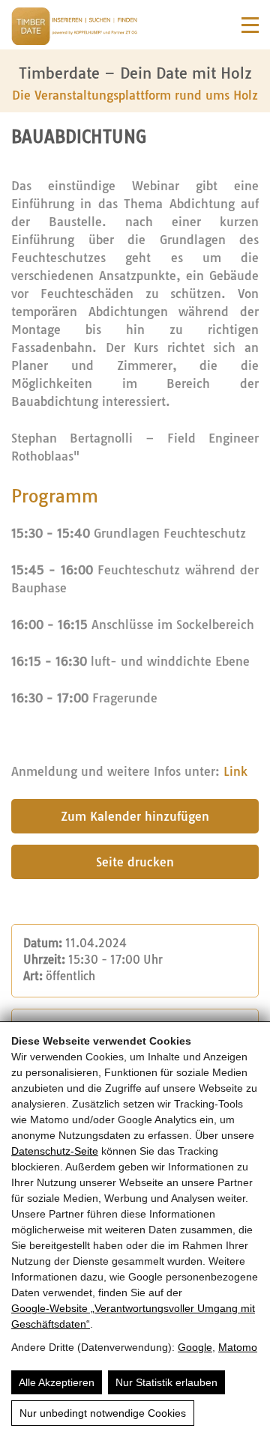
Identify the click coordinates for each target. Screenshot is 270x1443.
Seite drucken (135, 861)
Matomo (237, 1347)
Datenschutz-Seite (54, 1151)
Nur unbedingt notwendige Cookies (103, 1413)
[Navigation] (250, 25)
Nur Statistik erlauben (167, 1382)
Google (195, 1347)
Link (236, 771)
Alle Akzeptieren (56, 1382)
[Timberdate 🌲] (74, 28)
